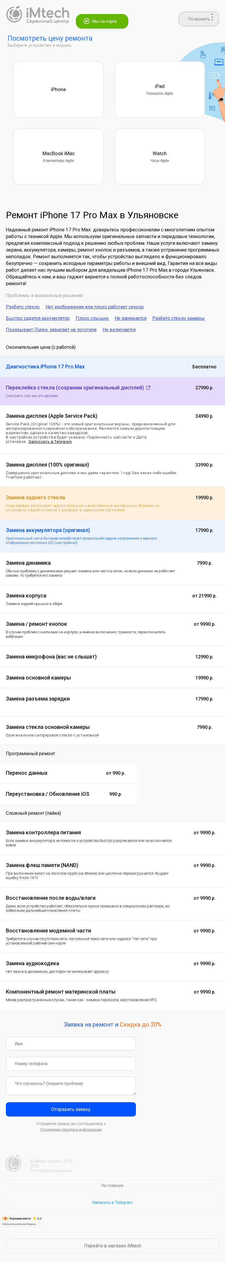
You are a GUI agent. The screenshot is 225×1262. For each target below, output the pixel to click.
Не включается (119, 329)
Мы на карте (104, 21)
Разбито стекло (23, 307)
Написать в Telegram (112, 1202)
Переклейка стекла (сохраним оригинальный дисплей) (75, 387)
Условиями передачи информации (71, 1129)
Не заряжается (130, 318)
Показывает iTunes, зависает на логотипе (51, 329)
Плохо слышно (92, 318)
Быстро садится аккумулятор (38, 318)
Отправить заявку (71, 1109)
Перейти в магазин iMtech (112, 1246)
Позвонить (199, 19)
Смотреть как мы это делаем (32, 395)
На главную (112, 1185)
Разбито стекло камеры (178, 318)
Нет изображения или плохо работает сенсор (94, 307)
